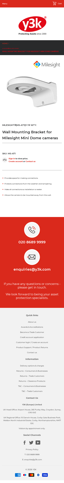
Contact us (30, 161)
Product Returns (40, 347)
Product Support (23, 347)
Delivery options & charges (32, 366)
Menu (4, 4)
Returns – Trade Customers (32, 376)
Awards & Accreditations (32, 327)
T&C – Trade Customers (32, 391)
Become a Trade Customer (32, 332)
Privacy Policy (32, 449)
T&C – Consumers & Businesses (32, 386)
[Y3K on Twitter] (31, 444)
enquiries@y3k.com (32, 269)
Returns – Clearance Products (32, 381)
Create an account (40, 342)
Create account (16, 161)
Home (5, 43)
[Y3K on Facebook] (24, 444)
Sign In (12, 158)
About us (32, 322)
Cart (59, 3)
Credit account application (32, 337)
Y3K (34, 469)
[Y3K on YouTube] (38, 444)
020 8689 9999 (32, 242)
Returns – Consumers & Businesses (32, 371)
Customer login (23, 342)
